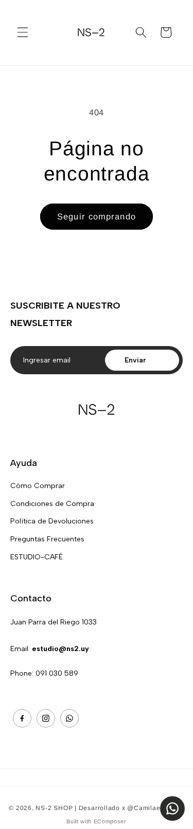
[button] (22, 32)
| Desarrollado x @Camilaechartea (129, 808)
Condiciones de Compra (52, 503)
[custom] (22, 718)
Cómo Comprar (37, 485)
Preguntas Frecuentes (47, 539)
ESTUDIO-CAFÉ (36, 557)
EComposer (110, 821)
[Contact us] (172, 808)
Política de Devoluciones (52, 521)
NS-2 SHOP (54, 808)
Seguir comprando (96, 216)
